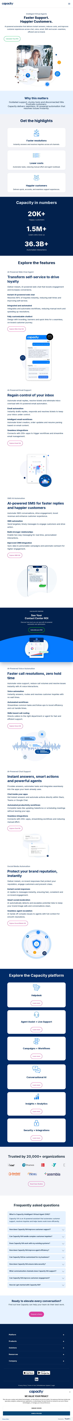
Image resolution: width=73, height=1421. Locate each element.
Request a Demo (36, 1314)
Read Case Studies (36, 1184)
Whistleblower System (43, 1385)
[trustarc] (67, 1419)
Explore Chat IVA (15, 828)
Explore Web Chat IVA (17, 329)
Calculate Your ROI (12, 39)
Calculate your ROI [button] (36, 630)
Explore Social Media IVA (18, 923)
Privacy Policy (5, 1419)
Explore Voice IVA (15, 726)
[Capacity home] (8, 3)
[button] (70, 1392)
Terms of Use (32, 1385)
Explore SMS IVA (15, 555)
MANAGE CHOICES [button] (37, 1408)
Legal (53, 1385)
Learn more (36, 1003)
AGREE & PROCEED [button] (36, 1413)
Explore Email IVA (15, 443)
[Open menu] (69, 4)
